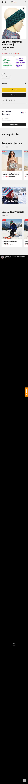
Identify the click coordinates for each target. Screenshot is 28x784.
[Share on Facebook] (6, 100)
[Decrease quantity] (4, 77)
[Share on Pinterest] (11, 100)
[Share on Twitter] (9, 100)
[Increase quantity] (9, 77)
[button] (14, 124)
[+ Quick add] (20, 169)
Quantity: (4, 73)
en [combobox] (23, 112)
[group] (14, 195)
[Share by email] (14, 100)
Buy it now (14, 94)
